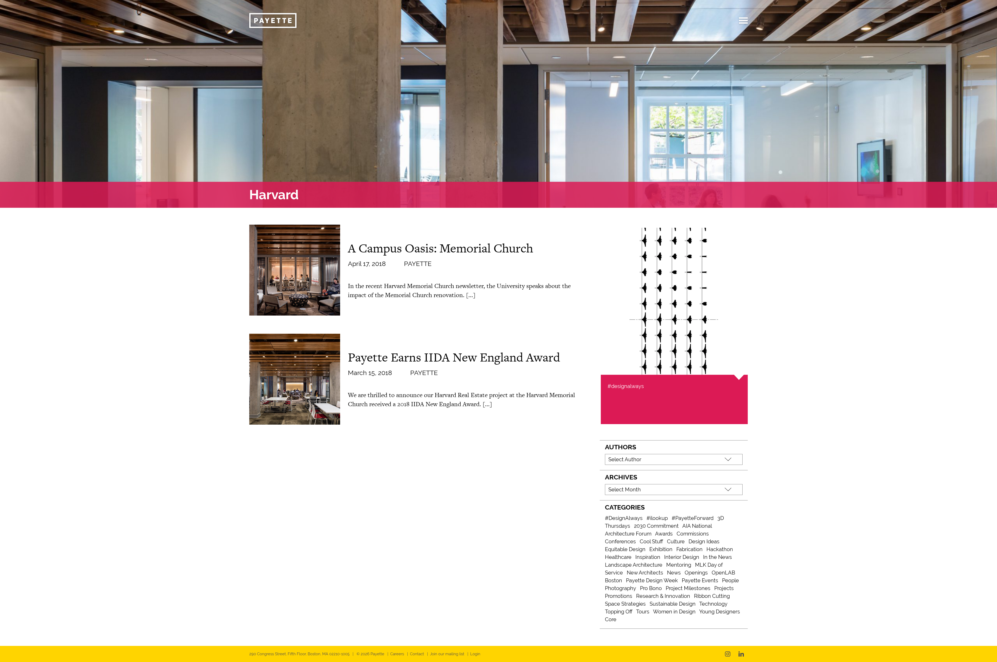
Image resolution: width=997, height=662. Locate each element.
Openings (696, 573)
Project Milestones (688, 588)
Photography (620, 588)
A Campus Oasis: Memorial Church (440, 248)
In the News (717, 557)
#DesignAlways (624, 518)
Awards (664, 534)
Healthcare (618, 557)
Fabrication (689, 549)
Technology (713, 604)
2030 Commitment (656, 526)
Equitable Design (625, 549)
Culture (676, 541)
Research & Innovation (663, 596)
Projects (724, 588)
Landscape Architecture (633, 565)
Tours (642, 611)
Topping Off (618, 611)
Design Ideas (704, 541)
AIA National (697, 526)
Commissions (693, 534)
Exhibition (660, 549)
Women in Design (674, 611)
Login (475, 654)
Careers (397, 654)
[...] (470, 295)
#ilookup (657, 518)
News (674, 573)
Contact (417, 654)
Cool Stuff (651, 541)
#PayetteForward (692, 518)
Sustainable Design (673, 604)
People (730, 580)
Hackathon (719, 549)
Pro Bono (651, 588)
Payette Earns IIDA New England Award (454, 357)
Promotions (618, 596)
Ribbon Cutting (712, 596)
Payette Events (700, 580)
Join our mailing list (447, 654)
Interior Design (681, 557)
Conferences (620, 541)
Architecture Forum (628, 534)
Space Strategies (625, 604)
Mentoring (678, 565)
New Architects (645, 573)
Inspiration (647, 557)
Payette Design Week (652, 580)
